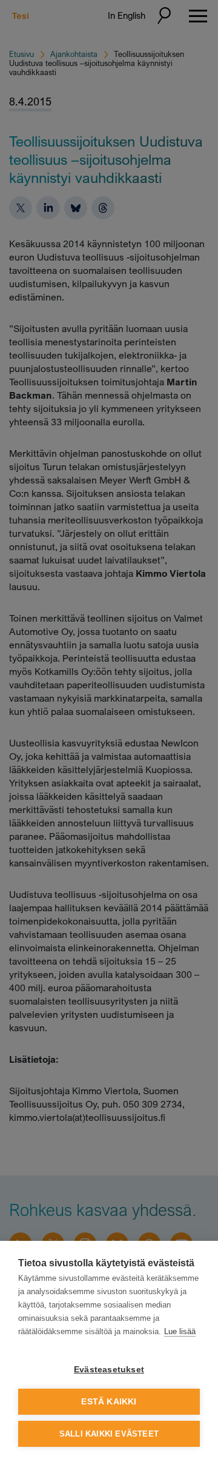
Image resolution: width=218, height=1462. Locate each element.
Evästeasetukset (109, 1369)
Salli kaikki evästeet (109, 1433)
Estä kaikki (108, 1401)
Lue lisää (180, 1331)
